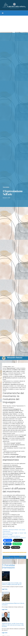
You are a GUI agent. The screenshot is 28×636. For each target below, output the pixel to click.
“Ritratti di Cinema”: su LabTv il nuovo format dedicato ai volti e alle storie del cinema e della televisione (13, 625)
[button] (2, 13)
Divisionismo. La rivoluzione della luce (11, 536)
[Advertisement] (14, 24)
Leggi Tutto (4, 589)
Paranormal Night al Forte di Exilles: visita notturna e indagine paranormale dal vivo (12, 583)
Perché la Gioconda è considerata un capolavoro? (14, 537)
